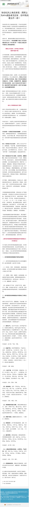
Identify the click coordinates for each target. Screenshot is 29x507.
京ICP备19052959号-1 (4, 494)
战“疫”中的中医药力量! (10, 481)
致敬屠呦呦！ (8, 483)
